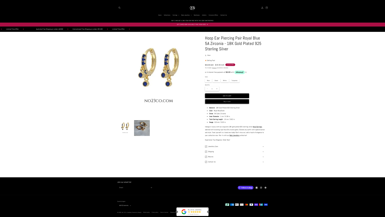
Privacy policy (155, 212)
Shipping (214, 68)
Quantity (207, 85)
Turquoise (234, 80)
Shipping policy (173, 212)
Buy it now (227, 101)
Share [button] (209, 55)
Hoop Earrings (257, 127)
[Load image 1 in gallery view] (125, 128)
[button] (119, 8)
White (225, 80)
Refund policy (146, 212)
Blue (208, 80)
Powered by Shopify (136, 212)
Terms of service (164, 212)
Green (216, 80)
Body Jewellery (234, 135)
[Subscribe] (151, 187)
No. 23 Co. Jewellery (127, 212)
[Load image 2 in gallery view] (142, 128)
